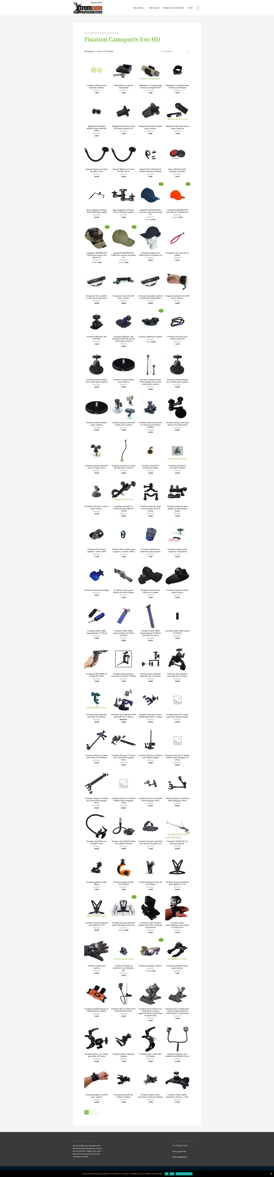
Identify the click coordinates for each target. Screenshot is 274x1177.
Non (172, 1174)
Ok (167, 1174)
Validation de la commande (173, 8)
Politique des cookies (184, 1174)
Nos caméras (138, 8)
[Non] (271, 1174)
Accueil (86, 33)
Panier (190, 8)
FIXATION (94, 33)
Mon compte (154, 8)
